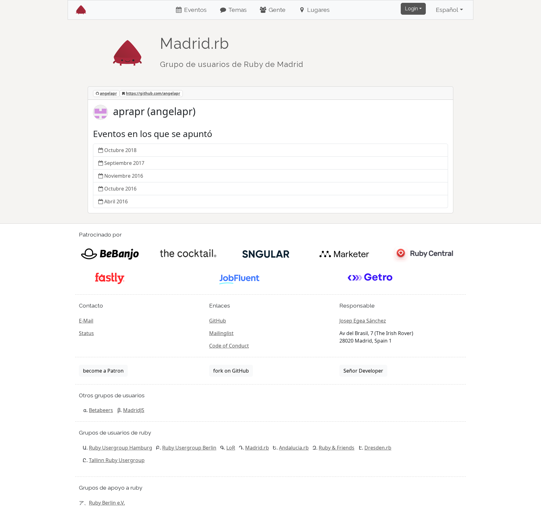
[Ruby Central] (422, 253)
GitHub (217, 320)
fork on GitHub (231, 370)
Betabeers (101, 410)
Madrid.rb (257, 447)
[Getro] (370, 277)
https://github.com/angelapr (153, 93)
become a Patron (103, 370)
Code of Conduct (229, 345)
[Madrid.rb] (127, 49)
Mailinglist (221, 333)
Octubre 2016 (120, 188)
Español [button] (447, 9)
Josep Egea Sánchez (362, 320)
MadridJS (133, 410)
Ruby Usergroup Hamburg (120, 447)
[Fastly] (110, 277)
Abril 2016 (116, 201)
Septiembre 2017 (124, 163)
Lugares (318, 9)
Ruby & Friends (336, 447)
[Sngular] (266, 253)
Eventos (195, 9)
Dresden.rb (377, 447)
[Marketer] (344, 253)
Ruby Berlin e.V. (107, 502)
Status (86, 333)
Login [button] (411, 9)
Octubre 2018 (120, 150)
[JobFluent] (240, 277)
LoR (230, 447)
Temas (237, 9)
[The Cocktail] (188, 253)
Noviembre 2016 (123, 175)
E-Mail (86, 320)
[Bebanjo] (110, 253)
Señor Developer (363, 370)
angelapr (108, 93)
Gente (276, 9)
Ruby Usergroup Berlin (189, 447)
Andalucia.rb (294, 447)
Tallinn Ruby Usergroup (117, 460)
